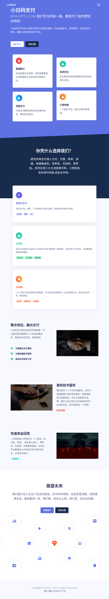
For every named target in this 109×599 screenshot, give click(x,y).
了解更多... (16, 458)
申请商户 (47, 510)
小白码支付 (11, 5)
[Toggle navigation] (98, 4)
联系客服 (60, 410)
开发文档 (32, 44)
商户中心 (17, 44)
